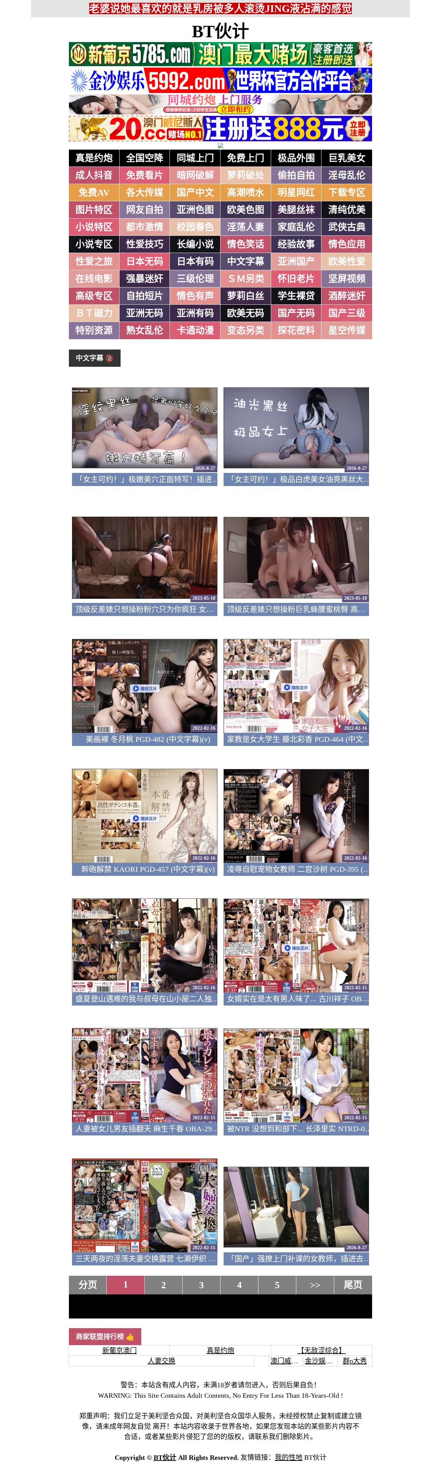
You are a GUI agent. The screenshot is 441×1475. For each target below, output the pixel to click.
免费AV (94, 193)
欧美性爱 (347, 261)
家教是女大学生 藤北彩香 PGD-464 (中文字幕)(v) (308, 739)
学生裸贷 (296, 296)
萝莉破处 (245, 175)
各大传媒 (144, 193)
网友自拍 (144, 210)
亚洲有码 (195, 313)
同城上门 (195, 158)
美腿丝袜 (296, 210)
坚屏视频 (347, 279)
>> (315, 1285)
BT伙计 (220, 31)
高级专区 (94, 296)
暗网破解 (195, 175)
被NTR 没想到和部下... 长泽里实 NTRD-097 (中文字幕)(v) (322, 1128)
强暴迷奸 (144, 279)
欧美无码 (245, 313)
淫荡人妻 (245, 227)
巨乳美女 (347, 158)
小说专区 (94, 244)
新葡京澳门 (119, 1350)
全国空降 (144, 158)
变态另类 (245, 330)
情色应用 (347, 244)
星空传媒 (347, 330)
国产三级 (347, 313)
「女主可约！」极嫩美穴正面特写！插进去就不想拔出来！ (174, 479)
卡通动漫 (195, 330)
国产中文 (195, 193)
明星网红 (296, 193)
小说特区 (94, 227)
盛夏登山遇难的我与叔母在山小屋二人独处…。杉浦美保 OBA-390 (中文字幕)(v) (209, 998)
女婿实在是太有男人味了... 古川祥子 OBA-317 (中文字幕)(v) (327, 998)
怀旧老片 (296, 279)
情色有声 (195, 296)
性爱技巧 (144, 244)
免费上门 (245, 158)
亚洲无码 (144, 313)
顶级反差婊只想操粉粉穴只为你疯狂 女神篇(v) (152, 609)
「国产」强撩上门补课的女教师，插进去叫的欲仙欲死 (318, 1258)
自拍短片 (144, 296)
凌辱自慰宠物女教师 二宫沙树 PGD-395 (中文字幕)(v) (315, 869)
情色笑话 (245, 244)
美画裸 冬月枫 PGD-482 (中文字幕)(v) (148, 739)
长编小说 (195, 244)
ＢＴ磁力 (94, 313)
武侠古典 (347, 227)
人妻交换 (161, 1361)
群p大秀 (355, 1361)
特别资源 (94, 330)
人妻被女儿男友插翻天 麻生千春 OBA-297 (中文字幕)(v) (168, 1128)
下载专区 (347, 193)
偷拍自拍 (296, 175)
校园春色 (195, 227)
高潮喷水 (245, 193)
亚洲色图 (195, 210)
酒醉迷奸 (347, 296)
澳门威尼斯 (287, 1361)
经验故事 (296, 244)
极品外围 (296, 158)
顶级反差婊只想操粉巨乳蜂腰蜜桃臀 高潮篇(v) (304, 609)
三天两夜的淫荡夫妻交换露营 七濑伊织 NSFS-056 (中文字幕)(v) (180, 1258)
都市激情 (144, 227)
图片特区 (94, 210)
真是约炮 (94, 158)
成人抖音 (94, 175)
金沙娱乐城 (322, 1361)
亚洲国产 (296, 261)
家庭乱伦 (296, 227)
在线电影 (94, 279)
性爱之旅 (94, 261)
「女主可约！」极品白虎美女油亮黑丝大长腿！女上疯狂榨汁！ (333, 479)
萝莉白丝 (245, 296)
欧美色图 (245, 210)
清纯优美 (347, 210)
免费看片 (144, 175)
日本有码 (195, 261)
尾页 (353, 1285)
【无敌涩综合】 (321, 1350)
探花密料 (296, 330)
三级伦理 (195, 279)
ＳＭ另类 (245, 279)
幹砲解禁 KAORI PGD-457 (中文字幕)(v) (148, 869)
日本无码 (144, 261)
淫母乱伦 (347, 175)
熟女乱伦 (144, 330)
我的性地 (288, 1457)
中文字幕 (245, 261)
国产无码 (296, 313)
